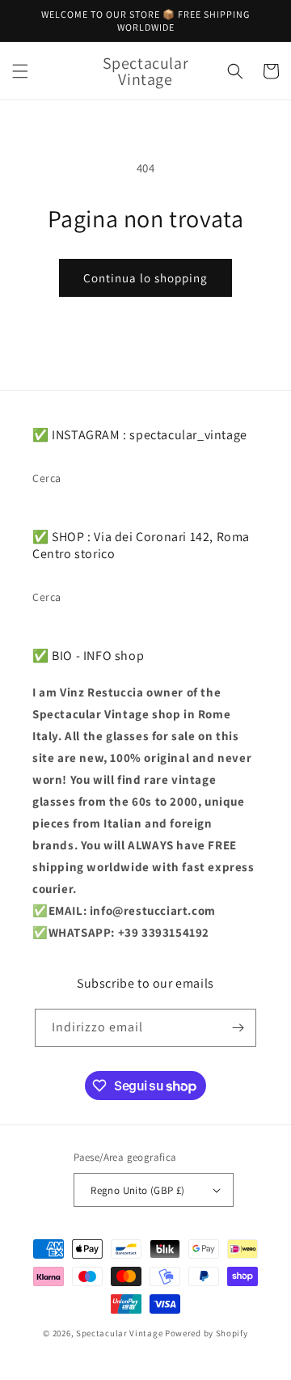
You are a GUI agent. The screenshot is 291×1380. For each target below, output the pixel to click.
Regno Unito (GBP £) (138, 1190)
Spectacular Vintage (119, 1333)
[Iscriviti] (237, 1028)
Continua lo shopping (145, 278)
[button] (20, 71)
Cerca (46, 478)
